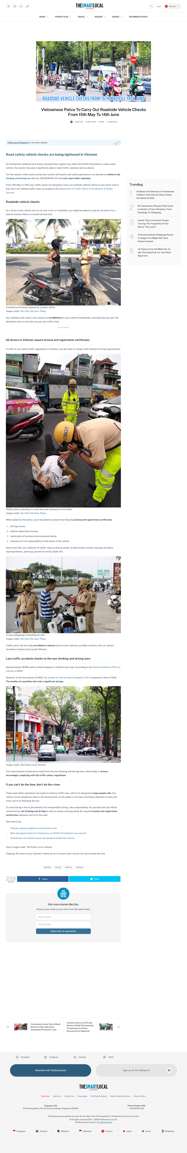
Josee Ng (79, 122)
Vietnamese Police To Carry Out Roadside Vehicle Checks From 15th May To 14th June (93, 112)
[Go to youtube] (21, 6)
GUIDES (115, 17)
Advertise (45, 1096)
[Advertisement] (63, 982)
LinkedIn (75, 853)
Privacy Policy (139, 1096)
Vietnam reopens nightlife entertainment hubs (33, 828)
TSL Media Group (104, 1122)
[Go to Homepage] (89, 6)
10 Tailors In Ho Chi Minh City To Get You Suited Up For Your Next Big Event (154, 252)
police (58, 867)
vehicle (79, 867)
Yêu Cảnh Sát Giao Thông (33, 639)
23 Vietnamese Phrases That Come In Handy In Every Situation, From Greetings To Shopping (155, 209)
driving (47, 867)
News (101, 122)
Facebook (61, 853)
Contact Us (69, 1096)
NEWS (42, 17)
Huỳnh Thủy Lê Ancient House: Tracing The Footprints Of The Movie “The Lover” (153, 223)
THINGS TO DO (61, 17)
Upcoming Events (138, 17)
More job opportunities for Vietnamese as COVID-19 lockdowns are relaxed (48, 833)
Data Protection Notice (120, 1096)
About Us (57, 1096)
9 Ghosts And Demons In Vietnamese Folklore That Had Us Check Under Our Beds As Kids (155, 194)
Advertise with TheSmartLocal (50, 1070)
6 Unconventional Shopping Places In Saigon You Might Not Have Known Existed (155, 238)
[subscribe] (169, 1070)
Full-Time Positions (98, 1096)
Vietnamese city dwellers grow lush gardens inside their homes (42, 838)
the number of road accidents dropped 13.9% (67, 677)
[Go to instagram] (14, 6)
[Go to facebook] (8, 6)
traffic (68, 867)
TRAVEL (81, 17)
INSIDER (99, 17)
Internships (82, 1096)
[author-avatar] (71, 123)
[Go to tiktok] (27, 6)
